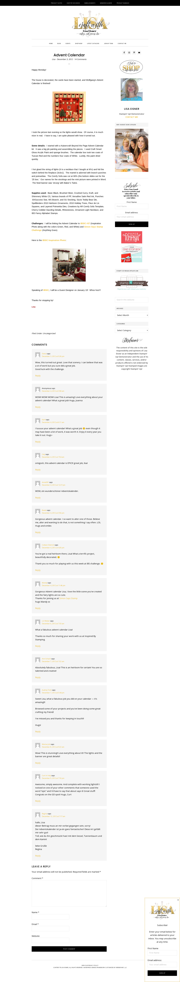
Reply (38, 375)
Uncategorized (49, 333)
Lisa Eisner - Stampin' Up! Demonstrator (90, 24)
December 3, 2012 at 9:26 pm (53, 356)
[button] (131, 41)
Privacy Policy (93, 965)
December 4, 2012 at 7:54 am (53, 457)
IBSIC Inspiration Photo (54, 240)
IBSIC (46, 290)
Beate (44, 510)
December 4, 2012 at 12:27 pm (53, 485)
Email (35, 924)
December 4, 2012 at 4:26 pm (53, 547)
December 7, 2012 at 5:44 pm (53, 693)
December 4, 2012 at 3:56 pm (53, 513)
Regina (44, 814)
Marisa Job (46, 744)
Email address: (131, 212)
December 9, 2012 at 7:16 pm (53, 778)
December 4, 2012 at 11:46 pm (53, 585)
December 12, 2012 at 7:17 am (53, 816)
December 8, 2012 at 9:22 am (53, 747)
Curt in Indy (46, 775)
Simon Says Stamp (68, 598)
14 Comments (80, 59)
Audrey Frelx (47, 690)
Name (35, 912)
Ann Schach (46, 659)
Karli (43, 419)
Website (36, 936)
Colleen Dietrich (48, 545)
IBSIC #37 (85, 223)
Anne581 (45, 482)
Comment (37, 878)
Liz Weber (46, 621)
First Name (132, 202)
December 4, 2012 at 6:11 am (53, 422)
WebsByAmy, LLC (121, 967)
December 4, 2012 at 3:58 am (53, 391)
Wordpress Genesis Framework (94, 967)
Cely (43, 454)
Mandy (44, 583)
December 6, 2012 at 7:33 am (53, 623)
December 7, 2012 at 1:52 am (53, 661)
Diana (44, 353)
